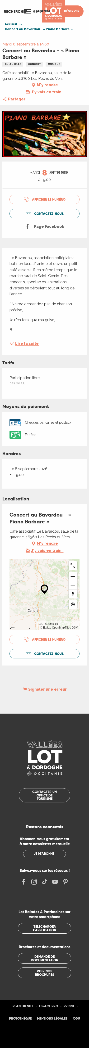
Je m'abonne (44, 853)
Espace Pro (48, 1006)
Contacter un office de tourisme (44, 795)
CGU (76, 1018)
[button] (16, 11)
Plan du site (23, 1006)
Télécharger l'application (44, 928)
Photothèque (20, 1018)
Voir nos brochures (44, 972)
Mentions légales (52, 1018)
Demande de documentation (44, 958)
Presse (69, 1006)
